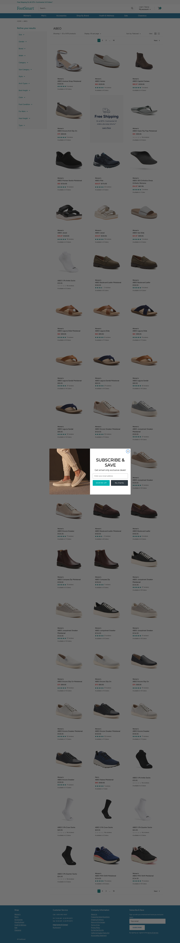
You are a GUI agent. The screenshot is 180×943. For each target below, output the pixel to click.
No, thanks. (119, 483)
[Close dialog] (128, 451)
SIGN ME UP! (101, 483)
